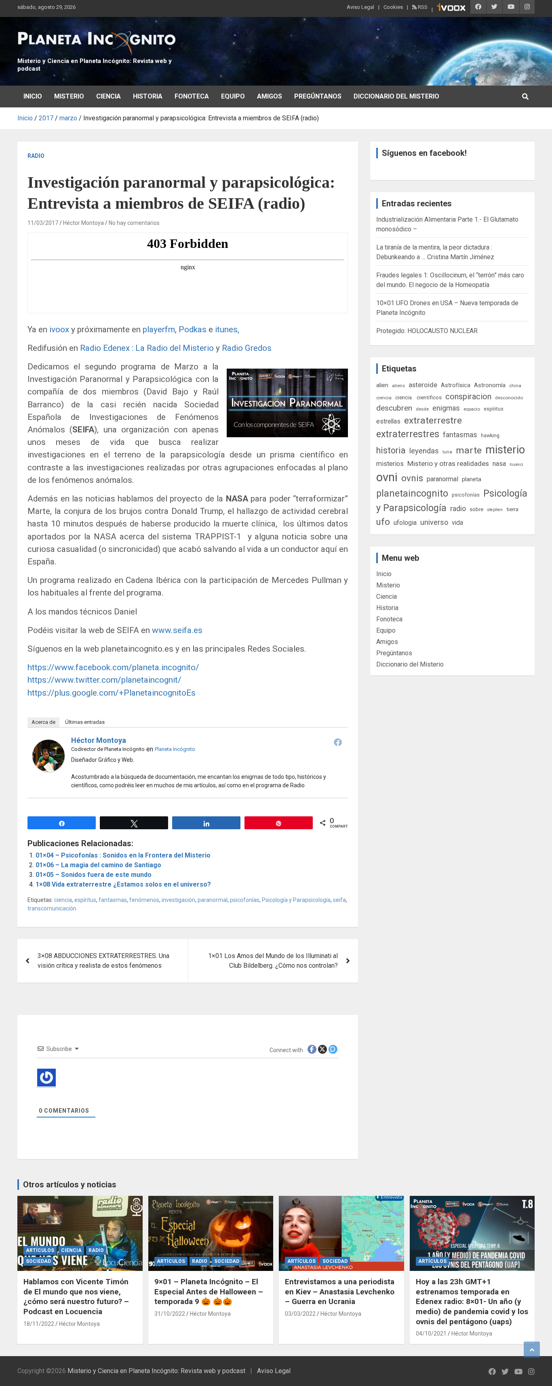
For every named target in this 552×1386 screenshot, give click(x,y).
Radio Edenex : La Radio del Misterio (148, 348)
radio (458, 508)
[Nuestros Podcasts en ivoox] (451, 8)
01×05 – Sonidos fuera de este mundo (94, 875)
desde (422, 409)
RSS (422, 7)
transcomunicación (51, 908)
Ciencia (108, 96)
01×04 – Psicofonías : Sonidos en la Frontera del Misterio (123, 855)
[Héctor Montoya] (48, 744)
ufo (383, 522)
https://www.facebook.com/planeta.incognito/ (113, 667)
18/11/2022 (38, 1324)
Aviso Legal (360, 7)
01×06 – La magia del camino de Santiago (98, 865)
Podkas (192, 329)
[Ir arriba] (532, 1350)
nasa (499, 464)
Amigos (269, 96)
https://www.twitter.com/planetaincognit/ (104, 680)
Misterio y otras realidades (448, 463)
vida (457, 522)
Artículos (40, 1250)
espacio (472, 409)
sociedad (38, 1261)
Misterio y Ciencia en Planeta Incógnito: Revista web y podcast (156, 1371)
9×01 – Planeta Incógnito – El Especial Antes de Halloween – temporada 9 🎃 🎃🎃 (208, 1291)
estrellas (388, 421)
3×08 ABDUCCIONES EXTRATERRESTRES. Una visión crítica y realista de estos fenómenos (103, 960)
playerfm (158, 329)
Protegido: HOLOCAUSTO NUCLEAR (427, 331)
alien (382, 385)
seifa (339, 900)
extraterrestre (433, 420)
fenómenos (144, 900)
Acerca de (43, 722)
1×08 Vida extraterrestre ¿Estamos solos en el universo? (123, 884)
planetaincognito (412, 493)
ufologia (405, 522)
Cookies (393, 7)
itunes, (226, 329)
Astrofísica (455, 385)
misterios (390, 464)
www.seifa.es (177, 630)
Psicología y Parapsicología (296, 900)
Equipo (233, 96)
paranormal (213, 900)
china (515, 385)
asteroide (423, 385)
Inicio (32, 96)
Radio (35, 156)
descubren (394, 408)
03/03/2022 (300, 1314)
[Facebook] (338, 742)
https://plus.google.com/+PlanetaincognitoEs (111, 693)
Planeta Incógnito (175, 749)
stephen (495, 509)
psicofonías (244, 900)
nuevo (516, 464)
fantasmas (113, 900)
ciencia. (404, 397)
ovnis (412, 478)
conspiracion (468, 396)
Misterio (69, 96)
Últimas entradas (85, 722)
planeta (471, 479)
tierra (512, 509)
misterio (505, 449)
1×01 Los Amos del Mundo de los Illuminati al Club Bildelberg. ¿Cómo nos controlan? (273, 960)
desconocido (509, 397)
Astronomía (490, 385)
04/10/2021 (431, 1333)
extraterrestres (407, 434)
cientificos (429, 397)
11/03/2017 (42, 223)
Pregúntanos (317, 96)
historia (391, 450)
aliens (398, 385)
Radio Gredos (247, 348)
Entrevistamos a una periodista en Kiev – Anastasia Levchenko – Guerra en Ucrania (339, 1291)
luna (447, 452)
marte (469, 450)
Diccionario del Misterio (396, 96)
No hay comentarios (134, 223)
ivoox (58, 329)
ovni (387, 477)
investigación (178, 900)
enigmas (446, 408)
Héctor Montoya (83, 223)
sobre (476, 509)
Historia (147, 96)
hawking (490, 435)
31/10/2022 (169, 1314)
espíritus (85, 900)
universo (434, 522)
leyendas (424, 451)
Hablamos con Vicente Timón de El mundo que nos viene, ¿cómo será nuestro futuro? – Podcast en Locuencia (76, 1296)
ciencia (63, 900)
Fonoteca (192, 96)
